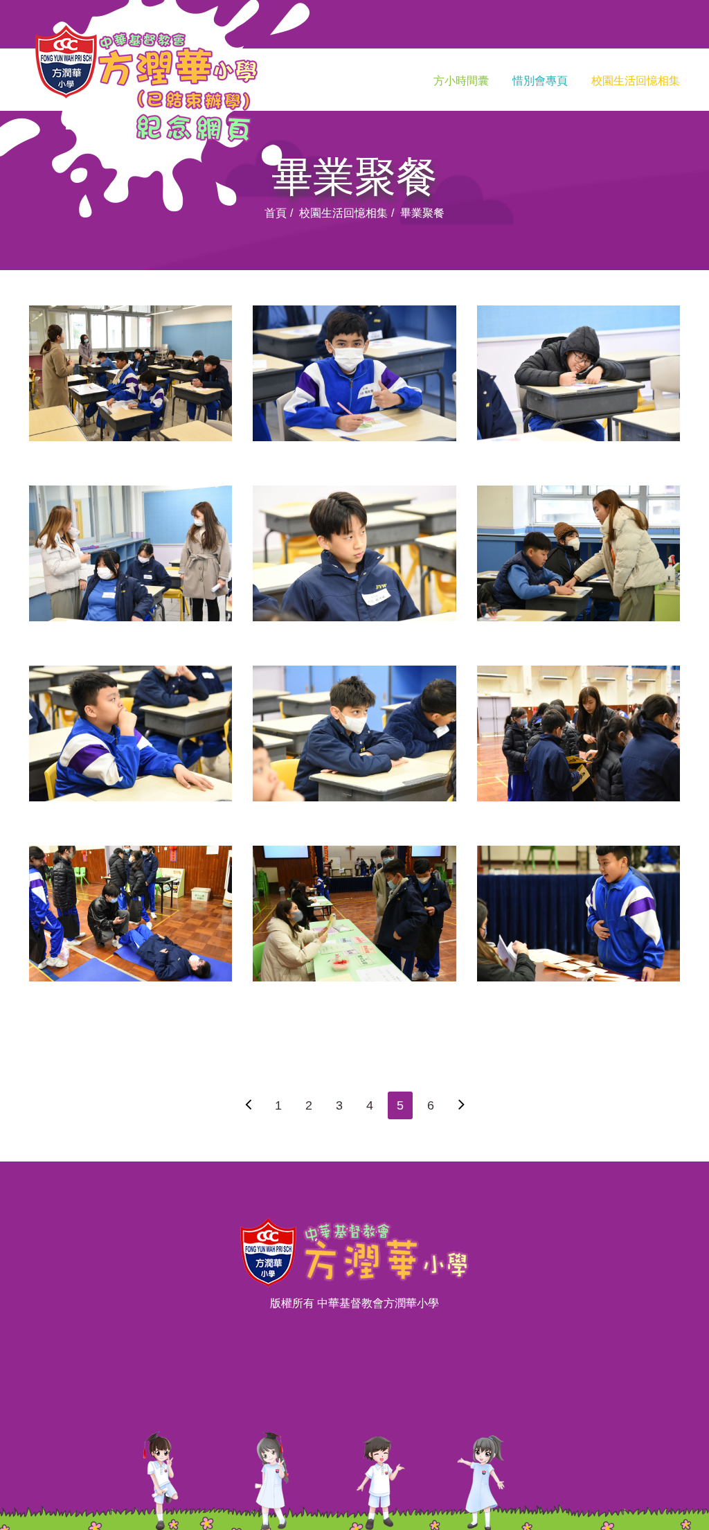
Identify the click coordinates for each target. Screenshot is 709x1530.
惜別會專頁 (540, 81)
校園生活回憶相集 (635, 81)
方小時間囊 (461, 81)
